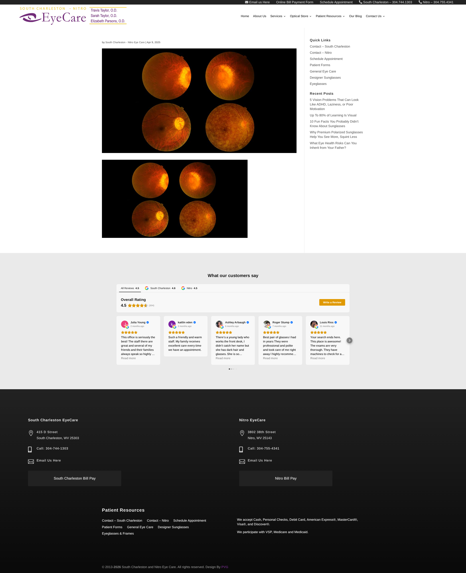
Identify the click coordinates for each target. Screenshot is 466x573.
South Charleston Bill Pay (75, 478)
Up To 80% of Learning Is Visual (333, 115)
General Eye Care (323, 71)
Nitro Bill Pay (286, 478)
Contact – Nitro (321, 52)
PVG (224, 567)
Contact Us (374, 16)
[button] (116, 340)
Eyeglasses (318, 84)
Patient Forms (320, 65)
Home (245, 16)
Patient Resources (328, 16)
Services (276, 16)
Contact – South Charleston (330, 46)
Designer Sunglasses (325, 77)
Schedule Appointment (326, 59)
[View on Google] (124, 324)
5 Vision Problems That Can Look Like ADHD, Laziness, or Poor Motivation (334, 104)
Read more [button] (128, 358)
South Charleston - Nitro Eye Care (125, 42)
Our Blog (355, 16)
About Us (259, 16)
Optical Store (299, 16)
